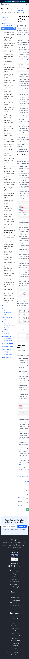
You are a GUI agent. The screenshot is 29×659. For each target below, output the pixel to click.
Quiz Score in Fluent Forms (8, 258)
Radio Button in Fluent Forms (8, 86)
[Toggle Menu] (26, 4)
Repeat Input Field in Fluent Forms (9, 240)
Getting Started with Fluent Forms (8, 19)
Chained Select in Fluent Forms (9, 231)
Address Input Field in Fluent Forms (8, 62)
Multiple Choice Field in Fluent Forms (8, 96)
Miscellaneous (8, 346)
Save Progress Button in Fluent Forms (9, 252)
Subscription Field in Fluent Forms (9, 278)
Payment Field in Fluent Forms (9, 274)
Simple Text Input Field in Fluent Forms (9, 45)
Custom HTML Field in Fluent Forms (8, 128)
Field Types (7, 28)
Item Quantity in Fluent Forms (9, 290)
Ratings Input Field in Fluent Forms (9, 183)
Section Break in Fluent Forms (9, 145)
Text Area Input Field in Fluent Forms (8, 56)
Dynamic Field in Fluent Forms (9, 294)
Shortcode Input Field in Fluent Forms (9, 160)
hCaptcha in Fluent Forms (8, 154)
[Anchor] (24, 347)
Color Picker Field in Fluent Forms (9, 236)
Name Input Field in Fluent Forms (9, 33)
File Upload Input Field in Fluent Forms (9, 122)
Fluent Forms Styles (8, 318)
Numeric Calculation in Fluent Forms (8, 208)
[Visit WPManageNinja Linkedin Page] (14, 566)
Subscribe (22, 526)
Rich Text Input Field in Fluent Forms (8, 246)
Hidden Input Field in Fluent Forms (9, 140)
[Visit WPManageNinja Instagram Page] (11, 566)
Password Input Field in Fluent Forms (8, 201)
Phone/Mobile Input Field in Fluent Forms (8, 135)
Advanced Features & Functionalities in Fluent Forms (8, 325)
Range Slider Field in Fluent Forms (9, 220)
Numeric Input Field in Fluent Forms (8, 75)
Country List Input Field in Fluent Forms (9, 69)
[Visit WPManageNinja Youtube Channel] (20, 566)
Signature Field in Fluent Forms (9, 263)
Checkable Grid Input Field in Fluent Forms (8, 188)
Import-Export (8, 343)
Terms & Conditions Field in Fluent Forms (9, 166)
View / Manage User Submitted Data (8, 311)
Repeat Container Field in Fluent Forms (9, 300)
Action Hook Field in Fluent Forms (9, 172)
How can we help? (19, 499)
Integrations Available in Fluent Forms (8, 338)
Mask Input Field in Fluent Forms (9, 51)
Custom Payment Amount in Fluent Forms (9, 284)
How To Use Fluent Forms (8, 24)
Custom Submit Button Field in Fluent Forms (9, 214)
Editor (6, 306)
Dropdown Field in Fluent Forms (9, 81)
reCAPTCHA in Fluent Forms (8, 150)
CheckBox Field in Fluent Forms (9, 90)
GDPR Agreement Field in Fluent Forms (9, 195)
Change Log (7, 357)
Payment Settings (6, 332)
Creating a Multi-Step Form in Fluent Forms (9, 177)
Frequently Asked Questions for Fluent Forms (8, 352)
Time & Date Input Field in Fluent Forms (9, 109)
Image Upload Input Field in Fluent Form (8, 115)
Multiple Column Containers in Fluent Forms (9, 268)
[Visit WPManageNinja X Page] (17, 566)
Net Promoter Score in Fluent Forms (8, 225)
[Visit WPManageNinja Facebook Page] (9, 566)
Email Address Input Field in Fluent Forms (8, 38)
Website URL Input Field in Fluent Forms (9, 102)
